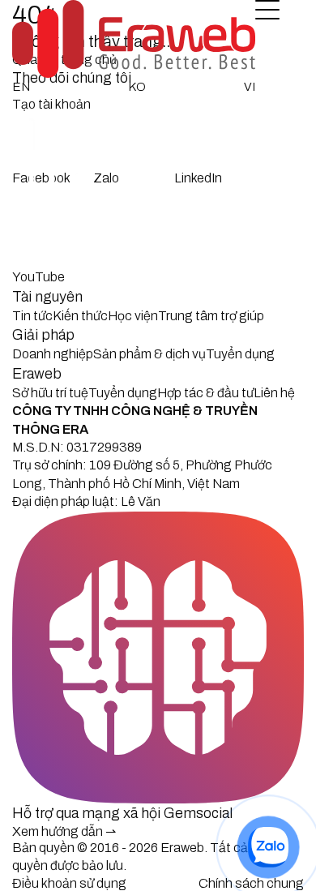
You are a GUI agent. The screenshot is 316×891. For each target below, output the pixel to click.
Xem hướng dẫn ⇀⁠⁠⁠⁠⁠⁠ (64, 831)
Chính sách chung (251, 883)
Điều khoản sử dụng (69, 883)
